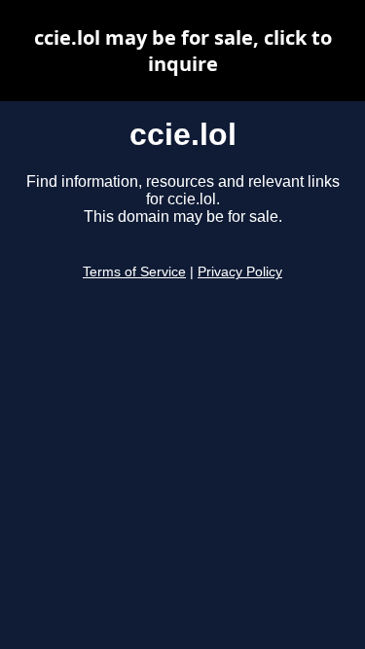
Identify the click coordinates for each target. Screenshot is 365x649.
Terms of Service (134, 272)
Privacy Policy (240, 272)
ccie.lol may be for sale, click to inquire (183, 50)
